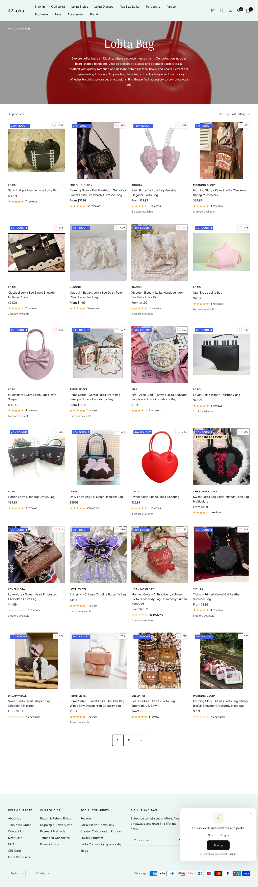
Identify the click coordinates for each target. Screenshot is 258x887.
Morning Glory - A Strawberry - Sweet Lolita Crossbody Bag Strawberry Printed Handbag (159, 599)
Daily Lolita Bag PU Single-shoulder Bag (96, 497)
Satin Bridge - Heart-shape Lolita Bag (33, 190)
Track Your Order (19, 825)
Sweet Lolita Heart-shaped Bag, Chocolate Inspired (29, 703)
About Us (14, 818)
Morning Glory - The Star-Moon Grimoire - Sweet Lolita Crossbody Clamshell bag (98, 193)
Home (11, 28)
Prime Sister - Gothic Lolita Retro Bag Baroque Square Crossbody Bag (95, 397)
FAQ (11, 844)
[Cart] (248, 11)
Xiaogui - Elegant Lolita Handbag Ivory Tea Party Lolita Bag (157, 295)
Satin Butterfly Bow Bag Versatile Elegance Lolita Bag (153, 193)
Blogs (84, 851)
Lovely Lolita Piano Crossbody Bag (216, 395)
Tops (58, 14)
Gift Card (14, 851)
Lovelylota (16, 589)
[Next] (140, 740)
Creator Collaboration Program (101, 831)
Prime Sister (79, 389)
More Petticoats (19, 857)
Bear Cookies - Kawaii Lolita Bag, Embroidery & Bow (153, 703)
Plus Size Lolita (129, 6)
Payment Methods (52, 831)
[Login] (230, 10)
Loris (12, 185)
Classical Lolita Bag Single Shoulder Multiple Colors (32, 295)
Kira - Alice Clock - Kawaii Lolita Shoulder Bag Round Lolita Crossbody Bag (159, 397)
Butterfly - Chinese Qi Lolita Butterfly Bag (98, 594)
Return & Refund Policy (55, 818)
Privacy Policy (49, 844)
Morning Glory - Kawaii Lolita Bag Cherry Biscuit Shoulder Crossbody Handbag (220, 703)
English (15, 873)
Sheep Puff (139, 695)
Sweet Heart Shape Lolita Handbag (155, 497)
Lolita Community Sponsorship (101, 844)
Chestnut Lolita (205, 491)
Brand (94, 14)
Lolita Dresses (103, 6)
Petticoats (153, 6)
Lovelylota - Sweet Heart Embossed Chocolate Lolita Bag (32, 597)
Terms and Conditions (55, 838)
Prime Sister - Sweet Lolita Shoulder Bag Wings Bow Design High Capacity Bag (97, 703)
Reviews (86, 818)
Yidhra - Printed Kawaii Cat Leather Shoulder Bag (216, 597)
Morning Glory (81, 185)
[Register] (179, 840)
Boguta (136, 185)
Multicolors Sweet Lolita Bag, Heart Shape (32, 397)
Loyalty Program (91, 838)
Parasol (171, 6)
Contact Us (16, 831)
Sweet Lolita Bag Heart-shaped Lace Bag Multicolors (221, 499)
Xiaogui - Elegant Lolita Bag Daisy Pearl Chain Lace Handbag (96, 295)
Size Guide (15, 838)
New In (40, 6)
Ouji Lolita (58, 6)
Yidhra (198, 589)
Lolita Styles (79, 6)
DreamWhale (17, 695)
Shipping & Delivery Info (56, 825)
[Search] (222, 11)
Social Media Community (97, 825)
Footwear (41, 14)
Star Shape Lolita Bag (207, 292)
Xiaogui (75, 287)
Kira (134, 389)
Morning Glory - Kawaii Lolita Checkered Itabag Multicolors (220, 193)
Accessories (76, 14)
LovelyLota (78, 589)
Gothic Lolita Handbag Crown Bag (31, 497)
